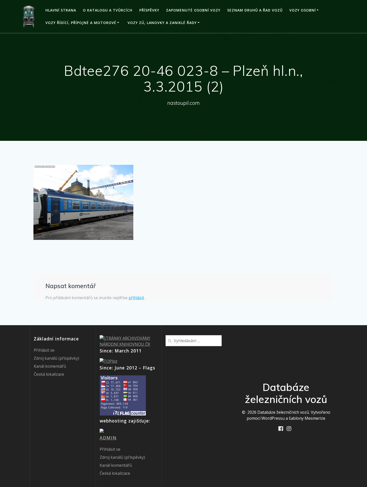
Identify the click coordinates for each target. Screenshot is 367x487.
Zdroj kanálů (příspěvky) (56, 358)
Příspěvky (149, 10)
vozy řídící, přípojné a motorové (80, 22)
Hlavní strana (60, 10)
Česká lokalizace (49, 374)
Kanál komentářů (50, 366)
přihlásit (136, 297)
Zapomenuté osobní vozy (193, 10)
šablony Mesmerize (307, 418)
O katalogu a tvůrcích (107, 10)
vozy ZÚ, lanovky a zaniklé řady (162, 22)
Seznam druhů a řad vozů (255, 10)
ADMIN (108, 438)
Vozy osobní (302, 10)
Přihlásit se (44, 350)
